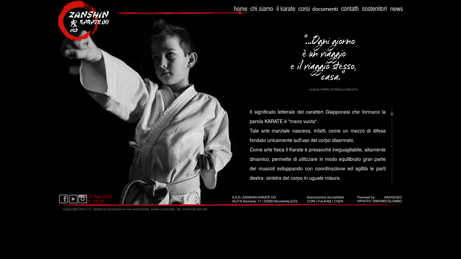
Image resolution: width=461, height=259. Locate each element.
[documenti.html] (325, 12)
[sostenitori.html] (374, 12)
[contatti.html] (349, 12)
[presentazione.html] (262, 12)
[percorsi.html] (304, 12)
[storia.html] (286, 12)
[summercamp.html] (396, 12)
